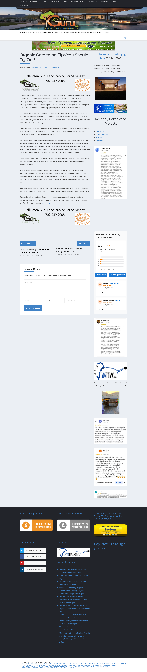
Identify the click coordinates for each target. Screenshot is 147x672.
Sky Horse (100, 131)
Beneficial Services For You (99, 663)
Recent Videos (27, 663)
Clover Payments (92, 2)
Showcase (104, 2)
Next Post (82, 243)
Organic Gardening (39, 67)
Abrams (99, 137)
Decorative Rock (40, 665)
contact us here (48, 203)
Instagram (55, 2)
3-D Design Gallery (77, 2)
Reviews (113, 2)
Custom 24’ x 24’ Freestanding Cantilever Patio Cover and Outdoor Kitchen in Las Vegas (73, 599)
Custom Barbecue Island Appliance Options (53, 666)
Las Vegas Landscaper (26, 32)
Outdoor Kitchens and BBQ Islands (95, 666)
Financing (65, 2)
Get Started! (44, 2)
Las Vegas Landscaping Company (89, 665)
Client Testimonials (48, 32)
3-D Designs (74, 663)
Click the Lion (119, 386)
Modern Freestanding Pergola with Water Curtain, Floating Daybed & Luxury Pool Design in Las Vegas (72, 590)
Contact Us (23, 2)
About (83, 663)
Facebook (33, 2)
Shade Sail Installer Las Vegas (101, 32)
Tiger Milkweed (102, 134)
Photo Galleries (75, 32)
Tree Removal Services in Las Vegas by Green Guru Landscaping (45, 668)
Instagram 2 (24, 5)
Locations (76, 666)
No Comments (55, 67)
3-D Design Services (60, 663)
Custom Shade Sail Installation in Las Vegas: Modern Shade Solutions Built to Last (74, 608)
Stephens (99, 140)
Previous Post (28, 243)
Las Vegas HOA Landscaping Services (62, 665)
